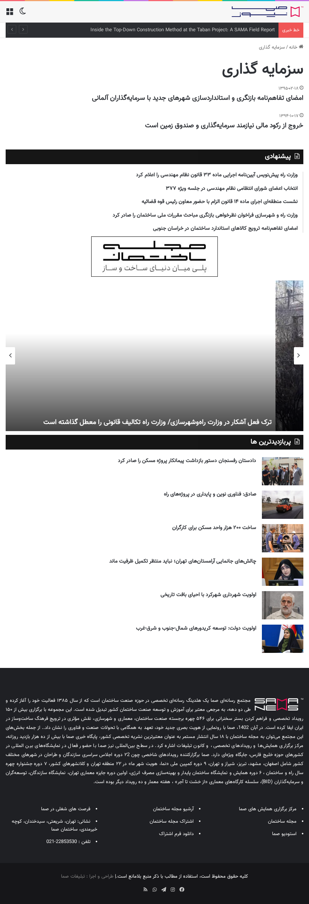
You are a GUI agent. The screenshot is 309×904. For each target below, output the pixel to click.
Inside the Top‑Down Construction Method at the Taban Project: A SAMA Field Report (182, 30)
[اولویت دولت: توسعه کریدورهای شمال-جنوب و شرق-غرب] (282, 639)
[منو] (9, 14)
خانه (294, 47)
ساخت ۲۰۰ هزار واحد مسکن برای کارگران (214, 528)
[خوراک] (145, 889)
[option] (154, 355)
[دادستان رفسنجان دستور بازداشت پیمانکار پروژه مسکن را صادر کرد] (282, 471)
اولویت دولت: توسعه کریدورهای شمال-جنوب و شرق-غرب (196, 628)
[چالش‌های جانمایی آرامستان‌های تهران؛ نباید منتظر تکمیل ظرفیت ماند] (282, 572)
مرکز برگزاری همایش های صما (268, 809)
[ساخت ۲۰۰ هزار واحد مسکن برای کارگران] (282, 538)
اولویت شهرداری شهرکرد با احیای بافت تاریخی (208, 595)
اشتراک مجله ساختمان (172, 821)
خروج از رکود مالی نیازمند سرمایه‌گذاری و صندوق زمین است (224, 125)
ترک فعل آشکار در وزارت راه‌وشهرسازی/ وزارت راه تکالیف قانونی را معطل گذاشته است (185, 422)
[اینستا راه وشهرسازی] (127, 887)
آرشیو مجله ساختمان (173, 809)
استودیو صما (284, 834)
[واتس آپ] (154, 889)
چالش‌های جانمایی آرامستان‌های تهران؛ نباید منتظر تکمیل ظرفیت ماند (182, 561)
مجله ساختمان (282, 821)
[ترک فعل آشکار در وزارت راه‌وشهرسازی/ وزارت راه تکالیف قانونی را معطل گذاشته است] (154, 355)
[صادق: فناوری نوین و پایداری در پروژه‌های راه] (282, 505)
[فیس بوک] (181, 889)
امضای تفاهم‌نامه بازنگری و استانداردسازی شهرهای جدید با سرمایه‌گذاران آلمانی (197, 98)
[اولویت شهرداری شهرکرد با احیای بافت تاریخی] (282, 605)
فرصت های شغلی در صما (65, 809)
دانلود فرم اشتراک (176, 834)
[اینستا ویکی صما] (136, 887)
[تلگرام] (163, 889)
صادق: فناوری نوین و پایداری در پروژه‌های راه (210, 494)
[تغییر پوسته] (22, 14)
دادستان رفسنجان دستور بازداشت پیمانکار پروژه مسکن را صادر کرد (187, 461)
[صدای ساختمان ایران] (267, 11)
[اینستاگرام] (172, 889)
